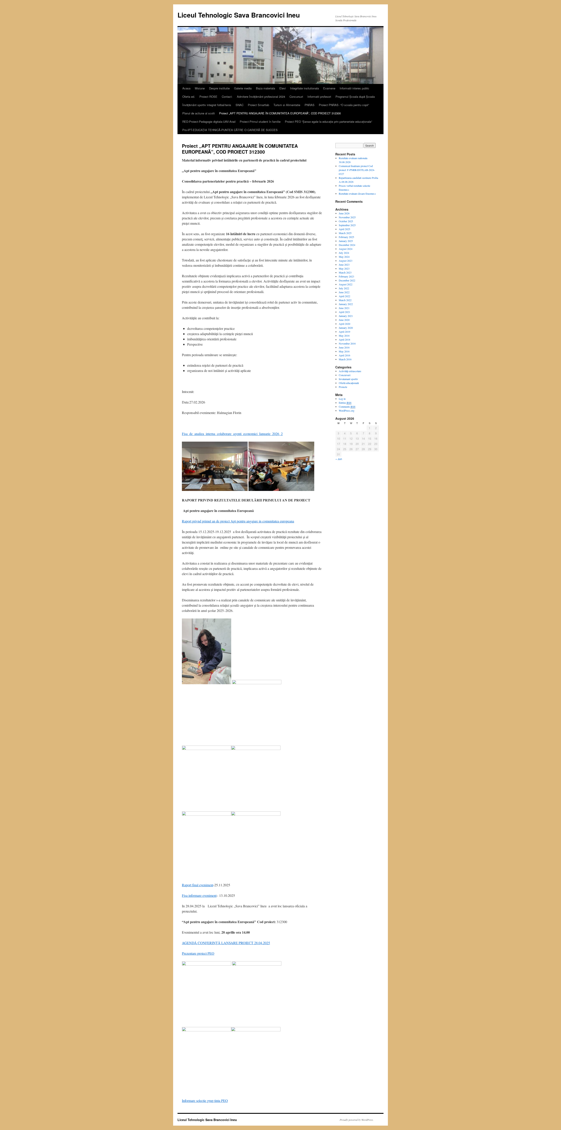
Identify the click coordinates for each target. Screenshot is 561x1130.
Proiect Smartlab (258, 105)
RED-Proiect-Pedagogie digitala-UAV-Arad (208, 121)
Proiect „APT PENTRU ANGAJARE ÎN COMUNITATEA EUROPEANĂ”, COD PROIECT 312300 (280, 113)
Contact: (227, 96)
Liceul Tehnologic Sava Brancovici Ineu (239, 15)
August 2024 (345, 249)
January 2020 (346, 327)
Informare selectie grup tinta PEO (205, 1100)
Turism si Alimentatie (286, 105)
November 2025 (347, 217)
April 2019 (344, 331)
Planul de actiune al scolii (198, 113)
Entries (345, 402)
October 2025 (346, 221)
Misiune (200, 88)
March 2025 (345, 233)
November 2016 (347, 343)
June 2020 (344, 320)
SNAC (239, 105)
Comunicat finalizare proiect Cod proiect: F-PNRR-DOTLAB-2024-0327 (357, 170)
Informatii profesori (319, 96)
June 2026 (344, 213)
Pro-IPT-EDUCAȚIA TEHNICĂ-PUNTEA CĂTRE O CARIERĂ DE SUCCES (230, 130)
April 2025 (344, 229)
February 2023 (346, 276)
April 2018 (344, 339)
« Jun (339, 459)
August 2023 (345, 260)
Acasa (186, 88)
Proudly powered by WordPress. (357, 1119)
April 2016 (344, 355)
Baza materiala (265, 88)
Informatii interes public (354, 88)
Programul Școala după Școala (355, 96)
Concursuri (296, 96)
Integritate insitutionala (304, 88)
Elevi (282, 88)
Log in (342, 398)
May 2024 (344, 256)
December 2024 (347, 245)
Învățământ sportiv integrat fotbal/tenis (206, 105)
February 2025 (346, 237)
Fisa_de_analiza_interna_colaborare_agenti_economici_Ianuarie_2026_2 (232, 433)
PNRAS (309, 105)
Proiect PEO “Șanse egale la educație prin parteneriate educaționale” (328, 121)
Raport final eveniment (197, 885)
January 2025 (346, 241)
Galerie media (243, 88)
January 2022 (346, 304)
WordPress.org (346, 410)
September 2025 (347, 225)
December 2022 (347, 280)
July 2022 (344, 288)
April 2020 (344, 323)
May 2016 (344, 351)
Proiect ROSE (208, 96)
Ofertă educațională (349, 383)
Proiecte (343, 387)
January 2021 (346, 316)
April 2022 (344, 296)
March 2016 (345, 359)
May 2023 (344, 268)
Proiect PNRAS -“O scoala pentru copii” (344, 105)
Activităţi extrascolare (350, 371)
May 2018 (344, 335)
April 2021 (344, 312)
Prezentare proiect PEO (198, 953)
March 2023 (345, 272)
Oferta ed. (188, 96)
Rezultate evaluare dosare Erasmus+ (357, 193)
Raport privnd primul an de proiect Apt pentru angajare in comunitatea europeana (238, 521)
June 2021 (344, 308)
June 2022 (344, 292)
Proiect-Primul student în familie (260, 121)
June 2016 (344, 347)
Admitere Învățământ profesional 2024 (261, 96)
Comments (347, 406)
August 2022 (345, 284)
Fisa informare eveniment (199, 895)
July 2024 (344, 252)
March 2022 (345, 300)
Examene (329, 88)
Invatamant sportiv (348, 379)
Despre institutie (219, 88)
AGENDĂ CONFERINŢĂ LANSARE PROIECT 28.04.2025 (226, 942)
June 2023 (344, 264)
